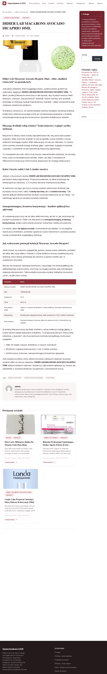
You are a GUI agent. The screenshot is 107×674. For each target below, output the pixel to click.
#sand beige (50, 377)
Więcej (91, 3)
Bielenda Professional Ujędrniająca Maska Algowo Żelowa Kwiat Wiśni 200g (58, 444)
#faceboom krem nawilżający (34, 377)
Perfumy (60, 3)
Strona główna (34, 3)
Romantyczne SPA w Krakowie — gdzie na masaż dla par (90, 74)
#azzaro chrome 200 (14, 377)
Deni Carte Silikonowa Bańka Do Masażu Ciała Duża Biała (19, 443)
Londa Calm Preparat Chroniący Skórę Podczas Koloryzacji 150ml (19, 501)
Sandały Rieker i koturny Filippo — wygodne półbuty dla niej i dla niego (92, 82)
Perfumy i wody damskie (63, 656)
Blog (44, 3)
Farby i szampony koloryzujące (18, 492)
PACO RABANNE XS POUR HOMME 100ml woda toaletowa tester (90, 97)
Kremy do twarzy (51, 438)
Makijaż (70, 3)
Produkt (51, 3)
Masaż (8, 438)
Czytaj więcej (10, 462)
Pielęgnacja (80, 3)
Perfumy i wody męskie (63, 663)
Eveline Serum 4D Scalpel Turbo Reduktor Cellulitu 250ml (91, 104)
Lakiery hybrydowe (11, 18)
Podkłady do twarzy (62, 660)
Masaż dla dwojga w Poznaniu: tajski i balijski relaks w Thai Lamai (91, 89)
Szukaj (84, 55)
